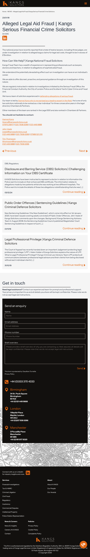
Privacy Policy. (10, 374)
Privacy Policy (33, 526)
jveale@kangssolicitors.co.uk (14, 132)
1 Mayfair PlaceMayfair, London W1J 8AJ (17, 415)
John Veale (7, 129)
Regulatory (6, 500)
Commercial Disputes (10, 508)
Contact (8, 534)
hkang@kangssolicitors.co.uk (15, 122)
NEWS (10, 11)
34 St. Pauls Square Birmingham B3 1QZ (18, 396)
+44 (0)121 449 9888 (19, 401)
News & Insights (11, 526)
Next (82, 151)
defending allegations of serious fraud (56, 96)
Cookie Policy (33, 530)
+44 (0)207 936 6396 (19, 420)
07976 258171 (8, 124)
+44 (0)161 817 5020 (18, 439)
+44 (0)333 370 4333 (22, 381)
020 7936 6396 (21, 124)
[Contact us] (83, 544)
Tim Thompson (9, 139)
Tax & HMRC (7, 488)
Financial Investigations (10, 484)
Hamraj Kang (8, 119)
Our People (51, 488)
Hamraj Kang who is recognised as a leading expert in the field (45, 100)
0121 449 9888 (36, 124)
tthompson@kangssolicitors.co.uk (17, 141)
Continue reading (73, 191)
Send (80, 368)
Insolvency (6, 504)
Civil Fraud (6, 496)
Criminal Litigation (9, 492)
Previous (10, 151)
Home (4, 11)
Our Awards (51, 492)
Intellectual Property (9, 512)
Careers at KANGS (12, 530)
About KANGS (52, 484)
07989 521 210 (36, 134)
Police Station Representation (13, 516)
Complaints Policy (34, 534)
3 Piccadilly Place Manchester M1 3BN (17, 434)
